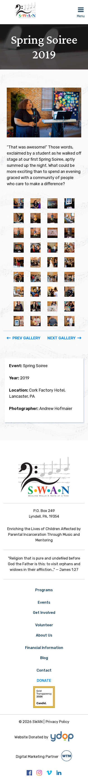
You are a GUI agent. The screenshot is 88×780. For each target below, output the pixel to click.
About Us (44, 635)
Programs (44, 590)
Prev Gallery (26, 338)
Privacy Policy (57, 722)
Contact (44, 670)
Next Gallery (61, 338)
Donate (44, 680)
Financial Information (44, 648)
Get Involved (44, 612)
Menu (81, 16)
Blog (44, 658)
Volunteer (44, 625)
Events (44, 602)
